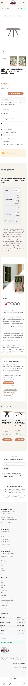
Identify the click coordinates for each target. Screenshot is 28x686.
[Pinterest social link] (19, 496)
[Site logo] (13, 2)
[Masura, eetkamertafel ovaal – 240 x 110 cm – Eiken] (20, 414)
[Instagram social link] (12, 496)
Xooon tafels (4, 539)
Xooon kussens (8, 395)
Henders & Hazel (5, 544)
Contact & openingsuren (7, 553)
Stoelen (3, 585)
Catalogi (3, 570)
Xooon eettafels (8, 382)
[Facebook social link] (4, 496)
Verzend (6, 468)
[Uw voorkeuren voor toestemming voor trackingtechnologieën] (24, 683)
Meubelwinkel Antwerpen (7, 598)
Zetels (2, 582)
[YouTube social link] (15, 496)
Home (2, 16)
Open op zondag (5, 608)
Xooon (2, 536)
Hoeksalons (4, 590)
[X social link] (8, 496)
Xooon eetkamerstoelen (10, 389)
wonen (8, 16)
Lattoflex (3, 534)
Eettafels (19, 16)
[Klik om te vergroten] (4, 51)
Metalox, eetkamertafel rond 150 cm (6, 422)
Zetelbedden (4, 593)
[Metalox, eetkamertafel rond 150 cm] (7, 414)
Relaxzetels (4, 588)
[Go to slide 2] (13, 52)
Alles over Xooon (7, 399)
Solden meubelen (5, 603)
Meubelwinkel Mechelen (7, 600)
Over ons (3, 563)
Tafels (13, 16)
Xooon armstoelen (9, 386)
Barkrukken (4, 595)
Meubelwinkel (4, 605)
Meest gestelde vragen (7, 556)
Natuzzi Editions (5, 531)
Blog (2, 565)
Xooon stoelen (5, 541)
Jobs (2, 568)
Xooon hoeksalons (9, 392)
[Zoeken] (18, 8)
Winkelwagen (15, 94)
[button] (2, 36)
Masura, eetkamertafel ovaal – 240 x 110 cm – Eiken (20, 423)
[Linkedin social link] (23, 496)
